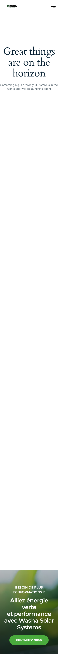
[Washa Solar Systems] (11, 6)
